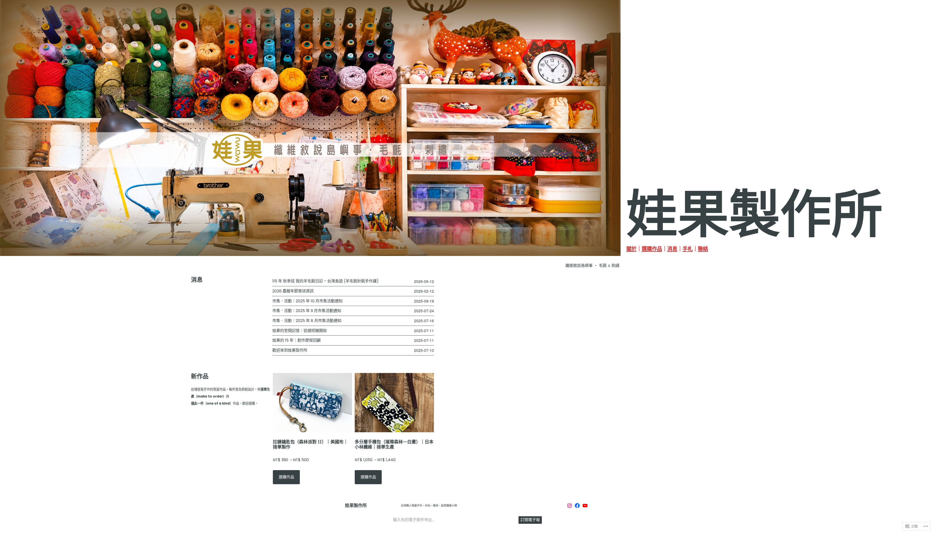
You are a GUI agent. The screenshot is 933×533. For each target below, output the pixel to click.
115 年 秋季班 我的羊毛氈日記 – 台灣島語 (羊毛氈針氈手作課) (325, 281)
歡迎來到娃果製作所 (289, 350)
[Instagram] (569, 505)
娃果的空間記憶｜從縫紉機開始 (299, 331)
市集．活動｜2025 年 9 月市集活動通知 (306, 311)
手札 (687, 248)
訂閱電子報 (530, 519)
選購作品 (652, 248)
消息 (672, 248)
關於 (631, 248)
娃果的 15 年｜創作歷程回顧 (296, 340)
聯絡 (703, 248)
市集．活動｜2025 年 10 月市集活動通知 (307, 301)
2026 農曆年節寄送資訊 (293, 291)
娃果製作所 (356, 505)
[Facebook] (577, 505)
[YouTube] (585, 505)
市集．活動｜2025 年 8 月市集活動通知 (306, 321)
